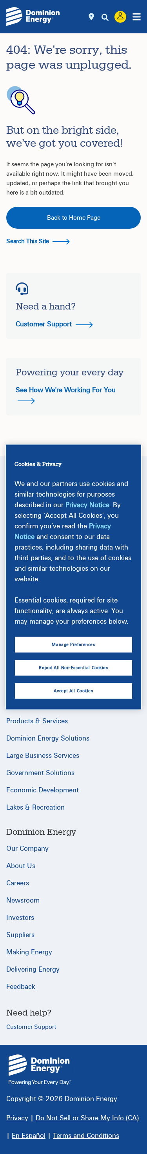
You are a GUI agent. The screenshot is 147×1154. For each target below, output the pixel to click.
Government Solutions (40, 773)
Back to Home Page (73, 217)
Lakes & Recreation (35, 807)
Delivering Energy (33, 969)
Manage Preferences (73, 644)
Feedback (20, 987)
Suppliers (20, 935)
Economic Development (42, 790)
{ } (40, 1070)
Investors (20, 918)
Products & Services (37, 721)
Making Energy (29, 952)
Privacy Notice (87, 505)
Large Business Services (42, 756)
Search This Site (28, 241)
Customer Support (45, 324)
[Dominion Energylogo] (33, 16)
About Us (20, 866)
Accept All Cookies (73, 690)
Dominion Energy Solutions (47, 738)
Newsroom (23, 900)
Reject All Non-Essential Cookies (73, 667)
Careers (17, 883)
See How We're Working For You (66, 390)
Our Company (27, 849)
